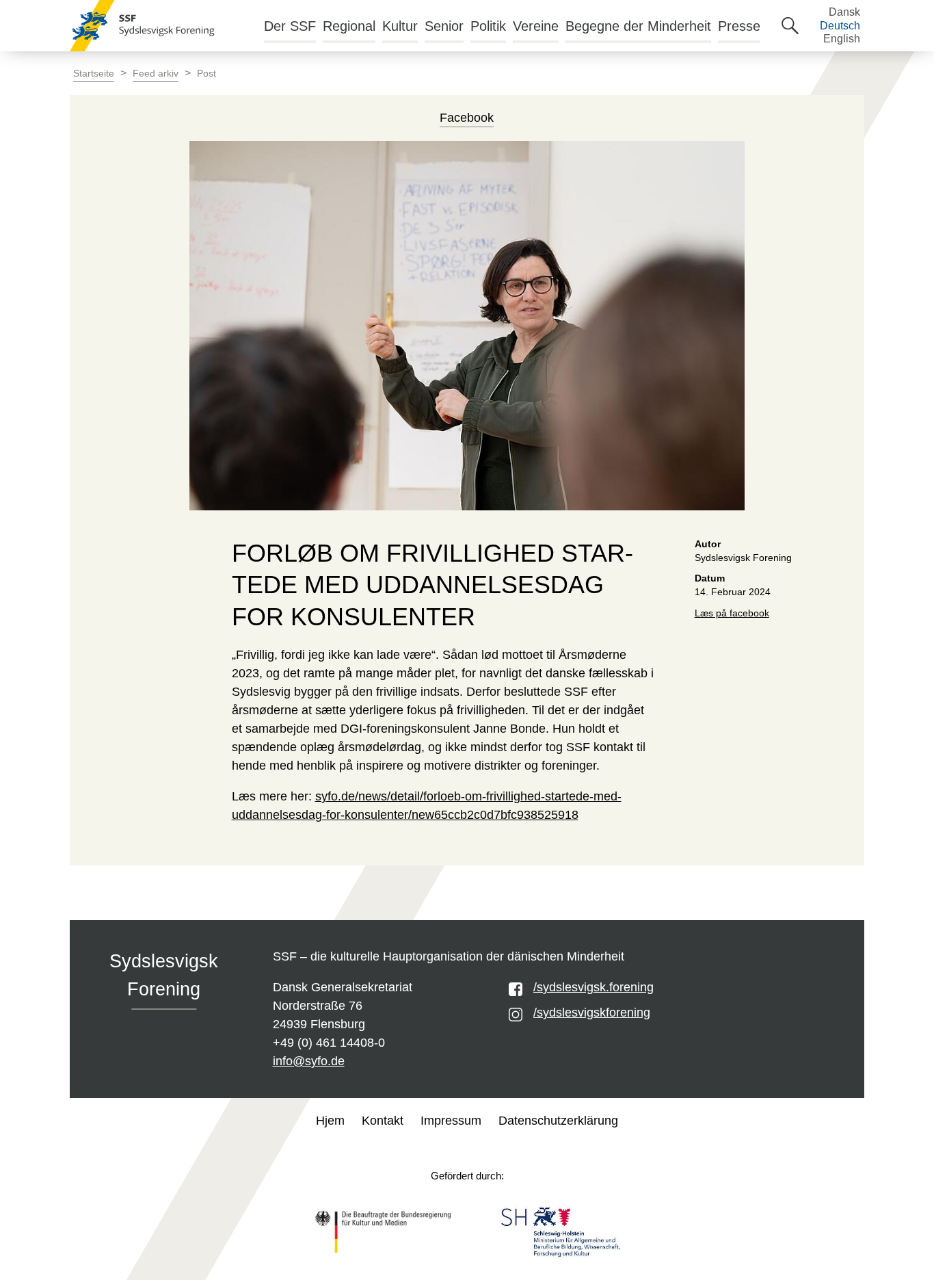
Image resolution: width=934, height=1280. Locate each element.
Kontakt (382, 1120)
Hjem (330, 1120)
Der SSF (290, 26)
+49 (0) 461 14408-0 (329, 1042)
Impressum (451, 1120)
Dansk (844, 12)
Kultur (400, 26)
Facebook (467, 118)
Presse (739, 26)
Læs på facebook (732, 613)
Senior (444, 26)
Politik (488, 26)
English (841, 38)
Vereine (536, 26)
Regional (349, 26)
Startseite (93, 73)
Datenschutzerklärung (558, 1120)
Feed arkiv (155, 73)
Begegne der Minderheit (638, 26)
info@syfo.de (309, 1061)
